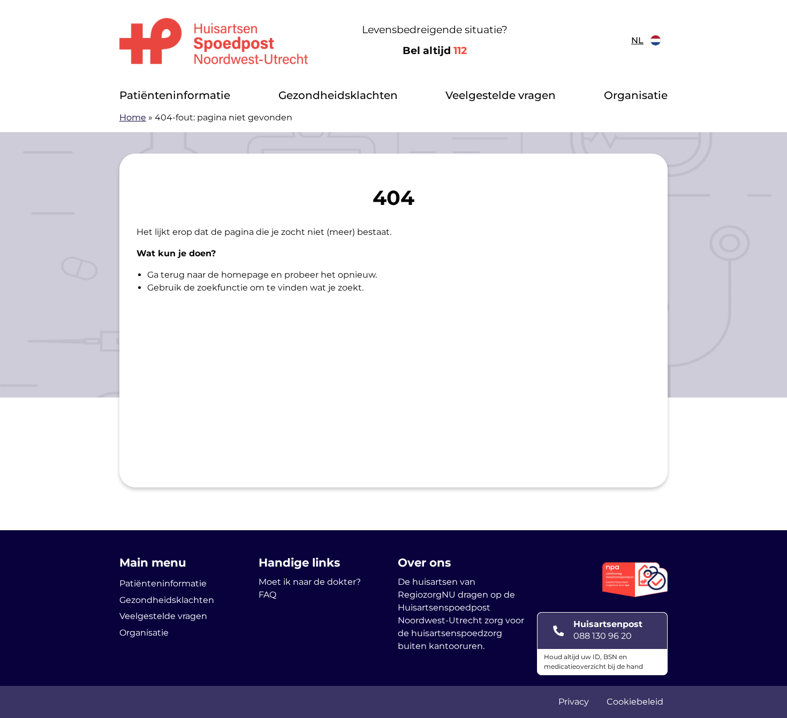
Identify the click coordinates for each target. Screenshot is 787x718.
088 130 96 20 (602, 636)
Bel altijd (435, 50)
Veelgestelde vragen (500, 95)
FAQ (267, 595)
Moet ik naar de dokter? (310, 582)
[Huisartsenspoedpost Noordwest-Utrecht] (213, 40)
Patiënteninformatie (174, 95)
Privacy (573, 702)
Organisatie (636, 95)
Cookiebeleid (635, 702)
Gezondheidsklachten (338, 95)
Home (132, 117)
